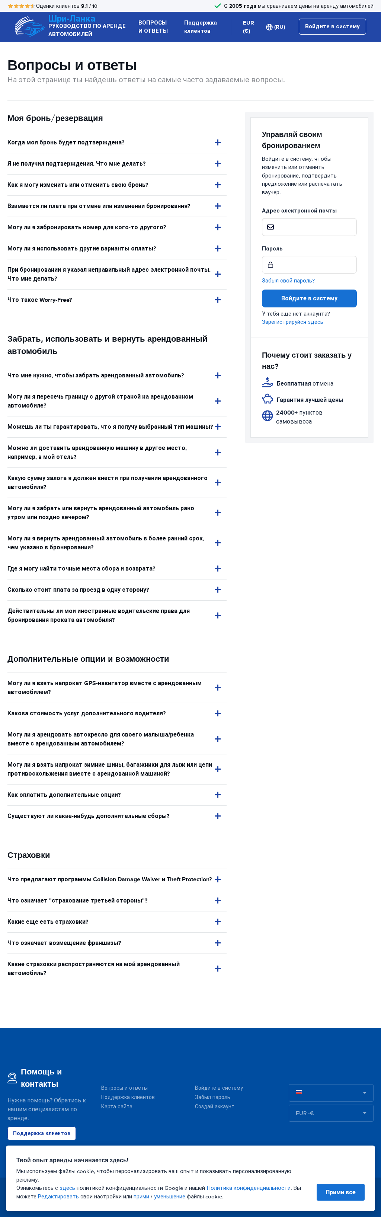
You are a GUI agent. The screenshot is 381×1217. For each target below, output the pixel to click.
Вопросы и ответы (124, 1088)
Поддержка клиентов (200, 27)
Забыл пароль (212, 1097)
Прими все (341, 1192)
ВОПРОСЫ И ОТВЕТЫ (153, 27)
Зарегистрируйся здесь (292, 322)
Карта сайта (116, 1106)
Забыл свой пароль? (288, 280)
